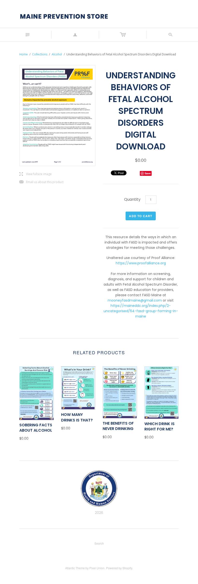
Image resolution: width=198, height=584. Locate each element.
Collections (39, 54)
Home (23, 54)
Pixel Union (97, 568)
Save (148, 173)
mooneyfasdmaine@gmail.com (135, 300)
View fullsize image (35, 174)
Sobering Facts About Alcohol (35, 427)
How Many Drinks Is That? (77, 417)
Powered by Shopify (119, 568)
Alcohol (57, 54)
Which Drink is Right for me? (159, 426)
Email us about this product (41, 182)
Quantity (132, 199)
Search (99, 543)
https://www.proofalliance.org (141, 263)
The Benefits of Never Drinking (118, 426)
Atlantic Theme (75, 568)
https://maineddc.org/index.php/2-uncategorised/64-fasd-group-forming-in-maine (141, 311)
